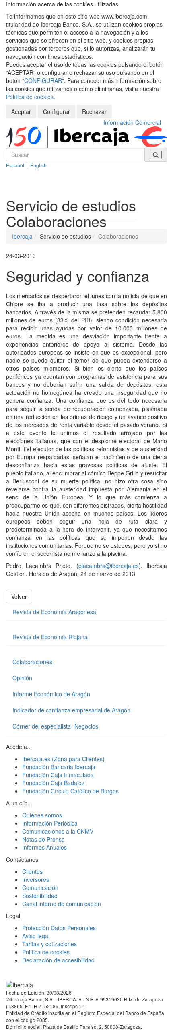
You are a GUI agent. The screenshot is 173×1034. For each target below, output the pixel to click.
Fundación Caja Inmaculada (58, 775)
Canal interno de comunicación (61, 904)
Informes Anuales (44, 847)
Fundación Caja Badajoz (53, 783)
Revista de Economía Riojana (50, 637)
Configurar (56, 111)
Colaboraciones (32, 662)
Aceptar (21, 111)
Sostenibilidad (40, 896)
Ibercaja (22, 236)
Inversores (35, 879)
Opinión (22, 678)
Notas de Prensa (43, 839)
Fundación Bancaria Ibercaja (58, 767)
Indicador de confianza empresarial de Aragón (71, 710)
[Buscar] (156, 155)
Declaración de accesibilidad (58, 960)
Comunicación (40, 887)
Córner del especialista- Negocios (55, 726)
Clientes (32, 871)
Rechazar (94, 111)
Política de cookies (30, 97)
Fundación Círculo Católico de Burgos (70, 791)
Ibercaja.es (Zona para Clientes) (63, 759)
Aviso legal (35, 936)
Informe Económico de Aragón (51, 694)
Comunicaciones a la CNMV (57, 831)
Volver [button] (19, 596)
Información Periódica (50, 823)
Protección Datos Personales (59, 928)
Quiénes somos (42, 815)
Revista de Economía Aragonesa (54, 612)
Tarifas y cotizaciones (49, 944)
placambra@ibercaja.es (108, 565)
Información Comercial (132, 122)
